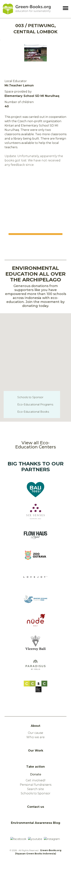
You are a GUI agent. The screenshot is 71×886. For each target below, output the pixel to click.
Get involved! (36, 780)
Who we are (35, 737)
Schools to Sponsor (30, 397)
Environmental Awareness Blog (35, 823)
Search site (35, 789)
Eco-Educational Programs (35, 404)
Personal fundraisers (35, 784)
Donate (35, 774)
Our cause (35, 733)
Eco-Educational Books (33, 411)
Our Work (35, 750)
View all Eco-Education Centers (35, 445)
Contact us (35, 806)
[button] (44, 367)
